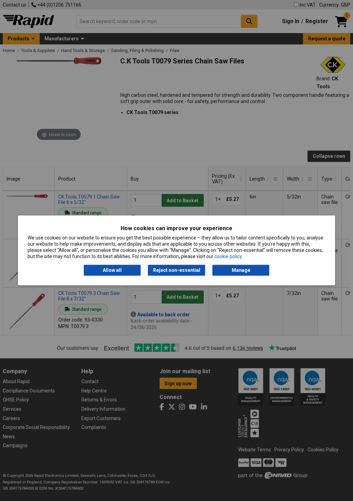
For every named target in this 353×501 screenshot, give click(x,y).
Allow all (112, 270)
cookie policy (228, 256)
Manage (241, 270)
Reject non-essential (176, 270)
